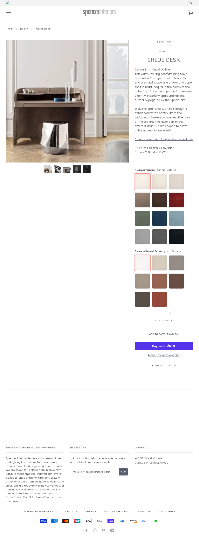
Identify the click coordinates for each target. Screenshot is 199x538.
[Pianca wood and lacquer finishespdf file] (153, 159)
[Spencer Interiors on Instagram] (95, 531)
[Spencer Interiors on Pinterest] (104, 531)
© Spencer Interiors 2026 (40, 511)
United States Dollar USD (151, 463)
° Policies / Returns (116, 511)
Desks (24, 29)
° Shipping (89, 511)
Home (9, 29)
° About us (70, 511)
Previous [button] (12, 101)
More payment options (163, 355)
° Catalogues (166, 511)
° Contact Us (143, 511)
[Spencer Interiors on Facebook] (87, 531)
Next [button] (122, 101)
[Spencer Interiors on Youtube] (112, 531)
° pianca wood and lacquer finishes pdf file (164, 139)
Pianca (163, 51)
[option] (67, 101)
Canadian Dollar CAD (149, 458)
